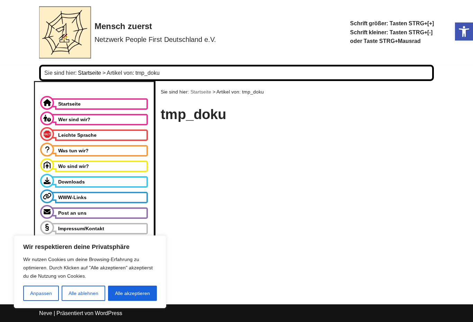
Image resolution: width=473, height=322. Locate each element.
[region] (90, 271)
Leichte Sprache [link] (77, 135)
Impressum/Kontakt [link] (81, 228)
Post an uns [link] (72, 213)
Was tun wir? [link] (73, 150)
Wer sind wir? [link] (74, 119)
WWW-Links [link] (72, 197)
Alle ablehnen (83, 293)
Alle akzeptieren (132, 293)
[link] (464, 32)
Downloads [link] (71, 182)
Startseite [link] (69, 104)
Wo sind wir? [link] (73, 166)
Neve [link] (45, 313)
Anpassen (41, 293)
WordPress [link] (108, 313)
